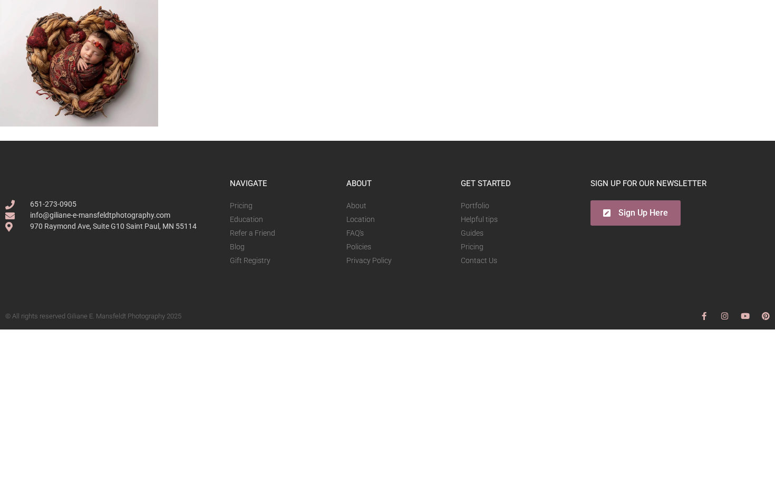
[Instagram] (725, 316)
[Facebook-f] (704, 316)
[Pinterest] (766, 316)
